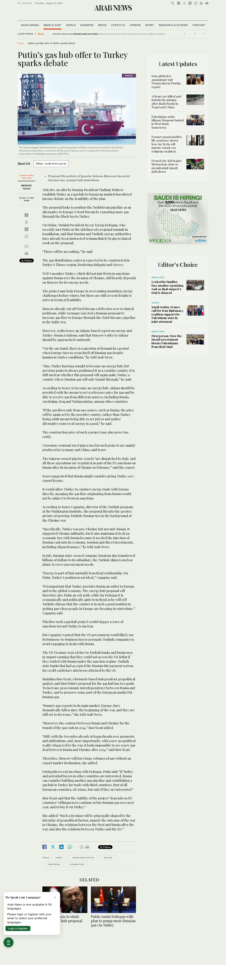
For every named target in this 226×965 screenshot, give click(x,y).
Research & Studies (173, 25)
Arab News (27, 3)
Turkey (59, 858)
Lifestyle (118, 25)
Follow (28, 260)
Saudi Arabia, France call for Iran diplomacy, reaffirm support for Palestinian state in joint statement (167, 314)
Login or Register (18, 928)
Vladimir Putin (76, 864)
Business (87, 25)
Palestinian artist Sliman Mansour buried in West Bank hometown (167, 122)
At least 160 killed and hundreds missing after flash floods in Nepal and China (166, 101)
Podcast (198, 25)
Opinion (135, 25)
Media (102, 25)
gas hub (108, 858)
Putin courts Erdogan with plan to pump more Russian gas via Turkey (113, 920)
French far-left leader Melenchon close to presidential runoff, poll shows (88, 34)
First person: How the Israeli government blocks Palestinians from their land (166, 341)
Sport (149, 25)
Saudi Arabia (30, 25)
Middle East (52, 25)
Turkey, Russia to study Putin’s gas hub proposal (62, 918)
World (71, 25)
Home (21, 43)
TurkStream (53, 864)
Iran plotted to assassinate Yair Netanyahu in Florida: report (166, 81)
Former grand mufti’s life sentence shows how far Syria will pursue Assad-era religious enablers (166, 144)
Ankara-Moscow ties (83, 858)
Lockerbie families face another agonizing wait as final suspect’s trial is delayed (167, 287)
